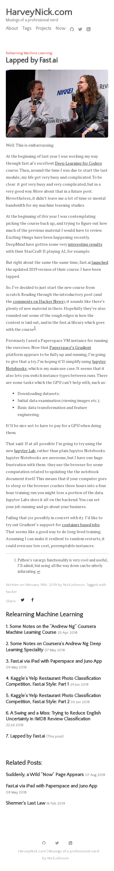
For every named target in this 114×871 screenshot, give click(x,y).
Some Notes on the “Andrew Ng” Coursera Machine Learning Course (51, 629)
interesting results (85, 244)
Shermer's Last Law (35, 803)
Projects (43, 28)
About (12, 28)
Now (60, 28)
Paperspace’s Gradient (70, 347)
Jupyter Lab (24, 450)
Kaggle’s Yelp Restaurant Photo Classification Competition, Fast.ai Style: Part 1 (53, 681)
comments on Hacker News (38, 301)
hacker (11, 592)
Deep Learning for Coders (78, 163)
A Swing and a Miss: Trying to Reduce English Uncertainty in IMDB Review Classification (53, 718)
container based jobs (81, 524)
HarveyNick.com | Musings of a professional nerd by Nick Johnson (58, 854)
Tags (27, 28)
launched (99, 262)
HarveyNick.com (39, 12)
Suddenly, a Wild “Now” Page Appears (55, 774)
